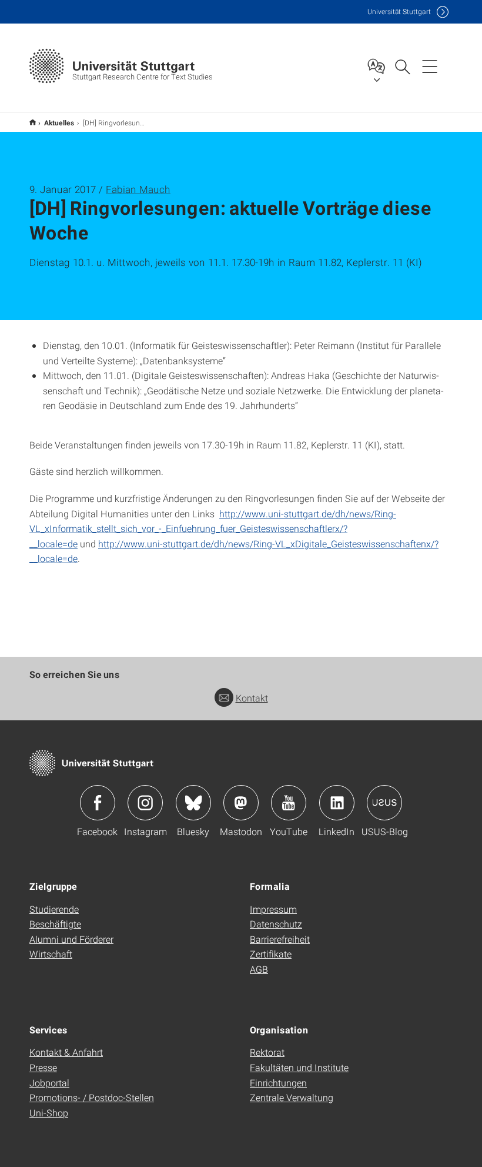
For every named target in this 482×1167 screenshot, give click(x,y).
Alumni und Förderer (71, 939)
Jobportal (49, 1082)
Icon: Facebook (97, 802)
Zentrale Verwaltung (291, 1097)
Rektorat (267, 1052)
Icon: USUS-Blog (384, 802)
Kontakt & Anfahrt (66, 1052)
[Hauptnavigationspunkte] (429, 66)
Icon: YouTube (288, 802)
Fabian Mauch (138, 189)
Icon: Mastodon (241, 802)
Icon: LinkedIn (336, 802)
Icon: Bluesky (193, 802)
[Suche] (402, 66)
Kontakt (252, 697)
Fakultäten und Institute (299, 1067)
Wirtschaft (50, 953)
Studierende (54, 909)
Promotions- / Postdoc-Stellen (91, 1097)
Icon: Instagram (145, 802)
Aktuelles (59, 122)
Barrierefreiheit (280, 939)
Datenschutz (276, 923)
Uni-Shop (48, 1112)
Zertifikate (271, 953)
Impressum (273, 909)
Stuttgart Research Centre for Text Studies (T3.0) (32, 122)
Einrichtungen (278, 1082)
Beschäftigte (55, 923)
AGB (259, 969)
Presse (43, 1067)
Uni (399, 11)
